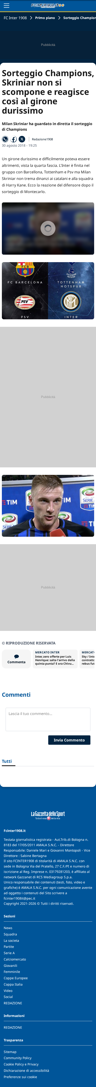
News (8, 928)
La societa (11, 940)
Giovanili (10, 965)
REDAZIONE (13, 1003)
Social (8, 996)
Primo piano (45, 17)
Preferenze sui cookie (20, 1077)
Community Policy (17, 1058)
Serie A (9, 953)
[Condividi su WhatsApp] (5, 139)
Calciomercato (15, 959)
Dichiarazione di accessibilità (26, 1070)
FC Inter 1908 (15, 17)
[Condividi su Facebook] (13, 139)
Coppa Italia (13, 984)
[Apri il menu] (6, 5)
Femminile (12, 971)
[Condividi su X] (22, 139)
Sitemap (10, 1052)
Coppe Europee (16, 978)
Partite (9, 946)
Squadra (10, 934)
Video (8, 990)
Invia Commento (69, 740)
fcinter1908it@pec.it (19, 898)
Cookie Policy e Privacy (21, 1064)
